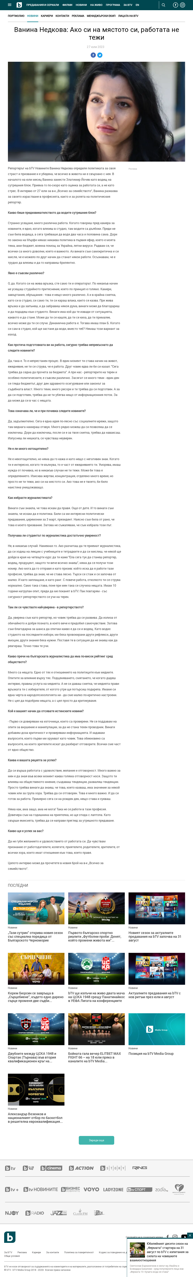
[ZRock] (103, 1213)
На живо (96, 4)
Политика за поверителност (79, 1252)
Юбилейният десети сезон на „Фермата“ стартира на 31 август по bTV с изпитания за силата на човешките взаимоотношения (159, 1252)
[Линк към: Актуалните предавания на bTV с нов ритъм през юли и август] (157, 981)
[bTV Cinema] (54, 1168)
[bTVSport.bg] (141, 1189)
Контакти (62, 16)
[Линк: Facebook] (166, 1237)
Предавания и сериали (42, 4)
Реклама (78, 16)
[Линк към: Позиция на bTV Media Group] (157, 1041)
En (137, 4)
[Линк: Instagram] (173, 1237)
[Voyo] (93, 1189)
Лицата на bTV (128, 16)
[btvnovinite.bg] (42, 1189)
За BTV (8, 1252)
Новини (81, 4)
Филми (67, 4)
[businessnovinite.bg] (72, 1189)
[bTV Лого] (9, 1237)
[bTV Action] (84, 1168)
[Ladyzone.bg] (115, 1189)
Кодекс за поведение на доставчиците (119, 1252)
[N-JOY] (15, 1213)
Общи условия (12, 1256)
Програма (113, 4)
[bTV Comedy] (31, 1168)
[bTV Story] (116, 1168)
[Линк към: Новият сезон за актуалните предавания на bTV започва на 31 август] (157, 920)
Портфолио (16, 16)
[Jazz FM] (62, 1213)
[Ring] (143, 1168)
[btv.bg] (14, 1168)
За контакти (52, 1252)
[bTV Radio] (38, 1213)
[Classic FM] (83, 1213)
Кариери (47, 16)
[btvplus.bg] (14, 1189)
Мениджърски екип (101, 16)
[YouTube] (183, 1237)
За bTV (127, 4)
